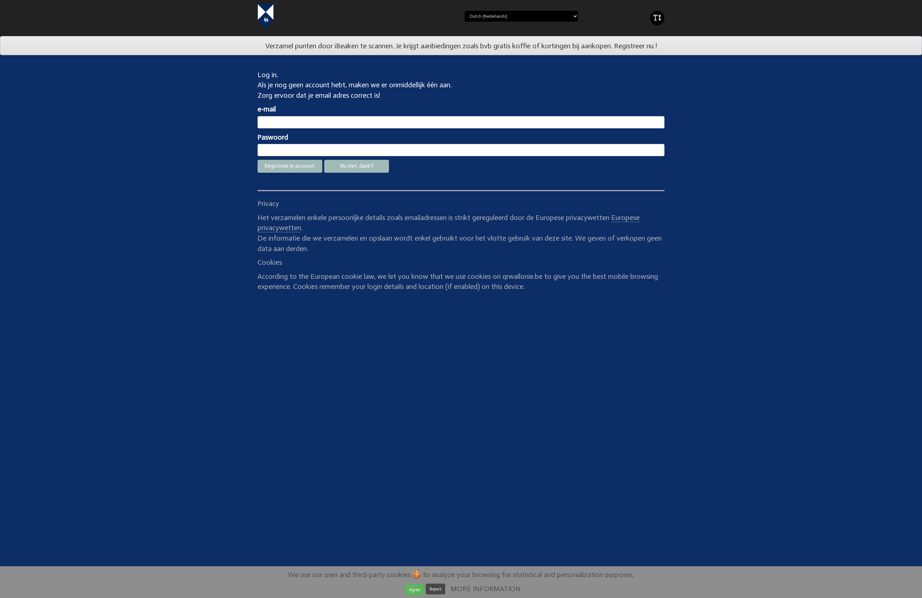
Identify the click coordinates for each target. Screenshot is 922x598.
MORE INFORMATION (485, 588)
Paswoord (273, 137)
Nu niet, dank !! (356, 166)
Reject (435, 589)
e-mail (267, 109)
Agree (414, 589)
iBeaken (289, 16)
